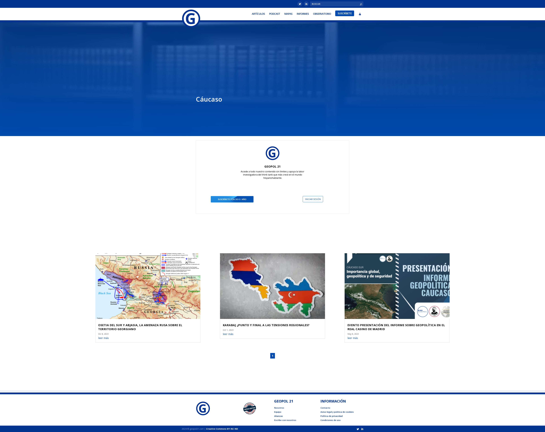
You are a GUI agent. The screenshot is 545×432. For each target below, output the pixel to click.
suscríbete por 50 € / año (232, 199)
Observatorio (322, 13)
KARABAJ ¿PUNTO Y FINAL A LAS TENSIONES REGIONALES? (266, 325)
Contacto (325, 407)
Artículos (258, 13)
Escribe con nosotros (285, 420)
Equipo (277, 411)
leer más (103, 338)
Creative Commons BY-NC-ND (222, 428)
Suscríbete (345, 13)
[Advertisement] (272, 65)
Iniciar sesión (313, 199)
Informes (303, 13)
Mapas (288, 13)
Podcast (274, 13)
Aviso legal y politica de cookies (337, 411)
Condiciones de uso (330, 420)
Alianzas (278, 416)
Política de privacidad (331, 416)
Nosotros (279, 407)
